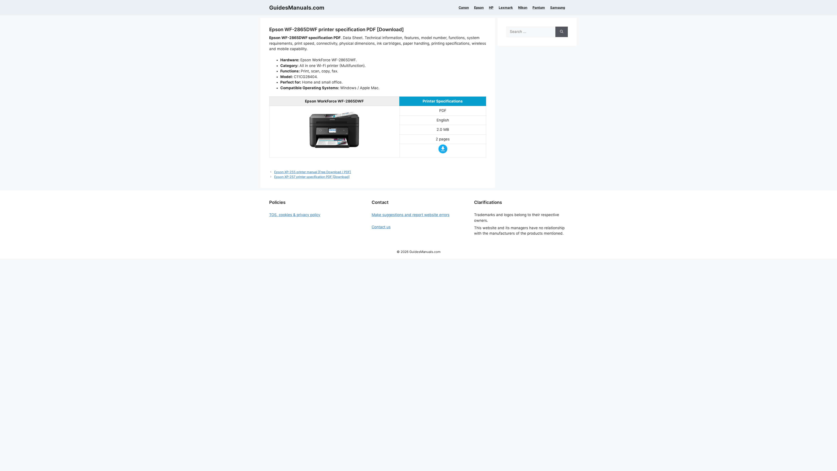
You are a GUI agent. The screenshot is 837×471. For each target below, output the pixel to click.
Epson (479, 7)
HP (491, 7)
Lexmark (506, 7)
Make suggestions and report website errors (410, 215)
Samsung (557, 7)
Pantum (538, 7)
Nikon (522, 7)
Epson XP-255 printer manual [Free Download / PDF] (312, 172)
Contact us (381, 227)
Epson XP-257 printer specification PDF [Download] (312, 177)
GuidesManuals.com (296, 7)
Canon (464, 7)
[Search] (561, 32)
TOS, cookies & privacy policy (294, 215)
